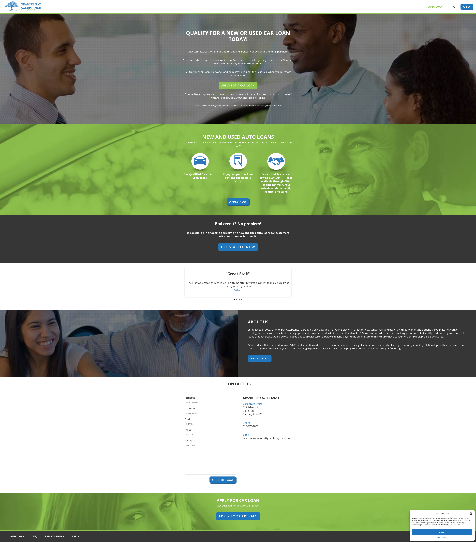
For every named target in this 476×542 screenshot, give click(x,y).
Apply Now (238, 201)
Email (187, 419)
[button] (471, 513)
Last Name (190, 408)
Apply (466, 6)
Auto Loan (435, 6)
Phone (188, 429)
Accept (442, 532)
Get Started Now (238, 247)
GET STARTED (260, 358)
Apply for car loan (238, 516)
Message (189, 440)
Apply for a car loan (238, 85)
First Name (190, 397)
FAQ (452, 6)
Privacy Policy (442, 538)
